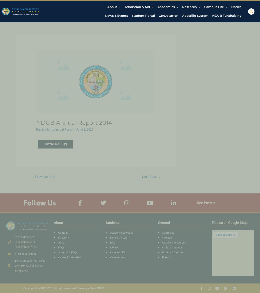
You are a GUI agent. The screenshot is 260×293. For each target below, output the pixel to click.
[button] (251, 11)
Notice (236, 7)
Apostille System (195, 16)
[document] (130, 146)
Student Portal (143, 16)
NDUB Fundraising (227, 16)
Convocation (168, 16)
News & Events (116, 16)
